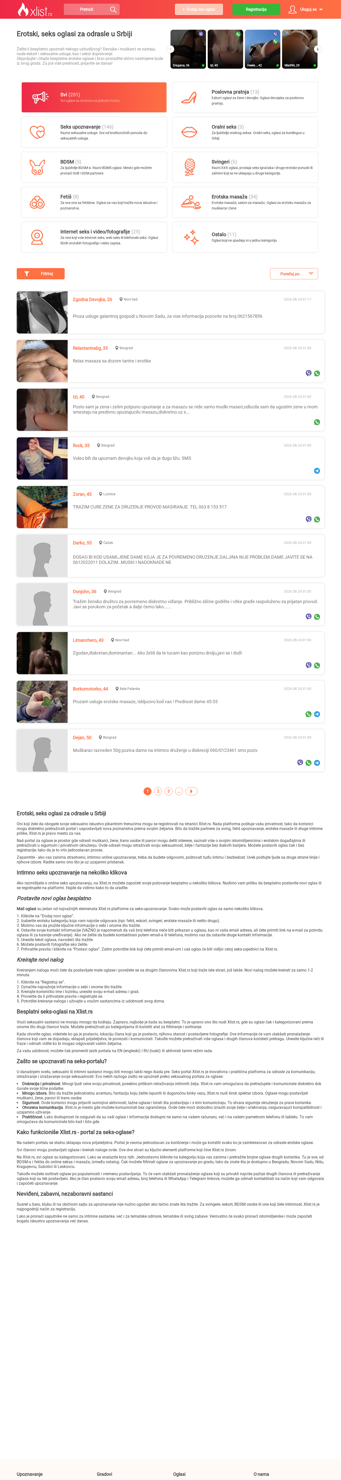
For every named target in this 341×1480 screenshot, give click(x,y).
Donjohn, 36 (84, 591)
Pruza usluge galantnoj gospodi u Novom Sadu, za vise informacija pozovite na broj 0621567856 (167, 316)
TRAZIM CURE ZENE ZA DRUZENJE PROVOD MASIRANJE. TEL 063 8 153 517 (150, 506)
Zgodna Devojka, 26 (92, 299)
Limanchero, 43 (88, 640)
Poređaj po (290, 274)
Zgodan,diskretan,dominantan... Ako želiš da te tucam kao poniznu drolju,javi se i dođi (157, 653)
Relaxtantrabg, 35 (90, 348)
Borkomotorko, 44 (90, 688)
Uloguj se (308, 9)
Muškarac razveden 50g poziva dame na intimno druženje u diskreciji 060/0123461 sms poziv (165, 750)
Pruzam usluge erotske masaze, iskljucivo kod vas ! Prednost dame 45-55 (145, 701)
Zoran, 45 (82, 494)
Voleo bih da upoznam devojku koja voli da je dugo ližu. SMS (132, 458)
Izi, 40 (78, 396)
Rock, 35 (81, 445)
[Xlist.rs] (35, 9)
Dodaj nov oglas (200, 9)
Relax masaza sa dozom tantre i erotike (112, 360)
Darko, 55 (82, 542)
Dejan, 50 (82, 737)
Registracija (256, 9)
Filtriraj (47, 273)
